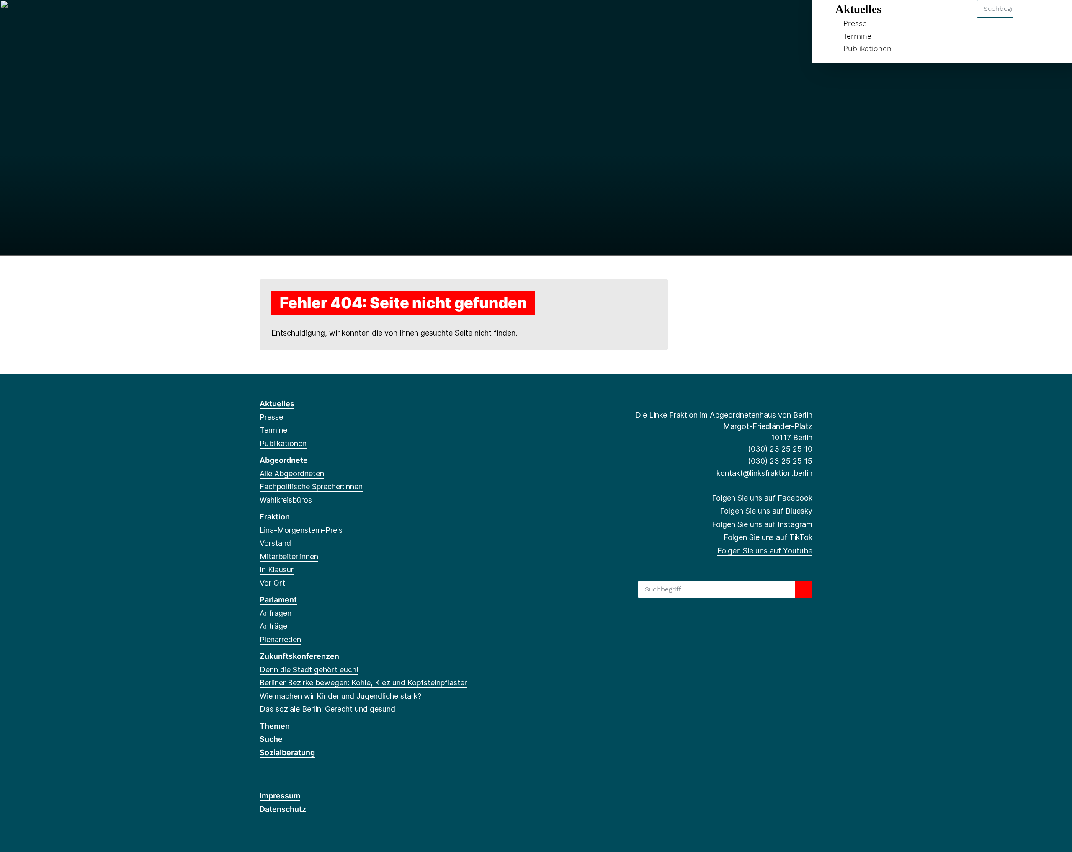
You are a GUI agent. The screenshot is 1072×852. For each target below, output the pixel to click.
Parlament (278, 599)
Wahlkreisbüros (286, 500)
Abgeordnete (284, 460)
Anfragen (275, 613)
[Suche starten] (803, 589)
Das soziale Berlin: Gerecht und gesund (327, 709)
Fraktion (275, 516)
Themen (275, 726)
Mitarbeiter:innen (289, 556)
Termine (857, 35)
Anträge (273, 626)
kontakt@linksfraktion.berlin (764, 473)
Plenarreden (280, 639)
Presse (855, 23)
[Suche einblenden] (1030, 17)
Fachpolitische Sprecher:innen (311, 486)
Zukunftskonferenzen (299, 656)
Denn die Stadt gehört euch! (309, 669)
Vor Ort (272, 582)
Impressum (280, 795)
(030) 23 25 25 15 (780, 461)
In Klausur (277, 569)
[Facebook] (264, 17)
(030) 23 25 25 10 (780, 448)
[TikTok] (305, 17)
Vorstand (275, 543)
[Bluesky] (277, 17)
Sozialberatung (287, 752)
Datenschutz (283, 809)
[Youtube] (319, 17)
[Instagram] (291, 17)
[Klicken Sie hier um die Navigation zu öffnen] (1054, 17)
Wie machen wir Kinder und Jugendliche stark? (340, 696)
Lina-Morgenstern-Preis (301, 530)
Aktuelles (858, 9)
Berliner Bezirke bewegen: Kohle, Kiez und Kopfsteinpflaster (363, 682)
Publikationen (867, 48)
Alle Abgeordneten (292, 473)
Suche (271, 739)
